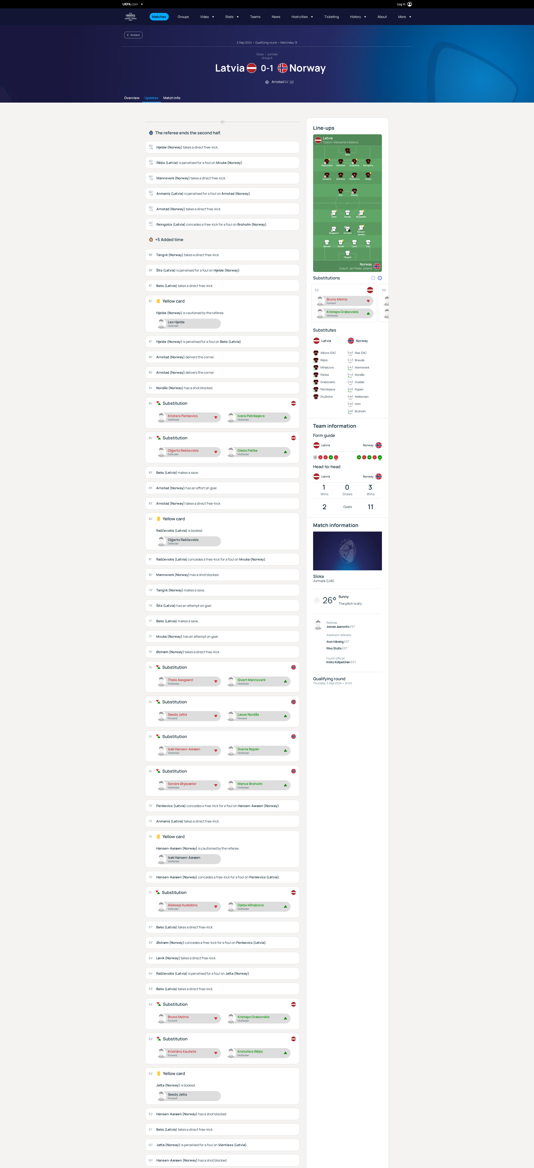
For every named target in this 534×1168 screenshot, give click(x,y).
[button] (207, 17)
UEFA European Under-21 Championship (130, 17)
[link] (159, 17)
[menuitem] (159, 17)
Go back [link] (135, 35)
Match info (171, 98)
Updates (151, 98)
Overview (132, 98)
